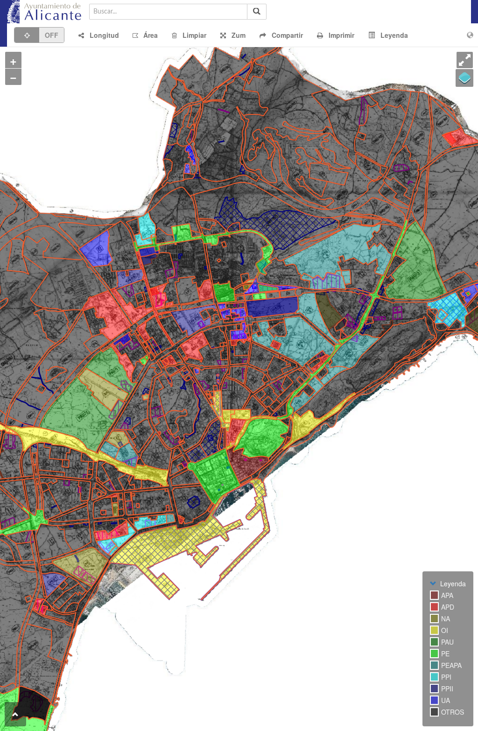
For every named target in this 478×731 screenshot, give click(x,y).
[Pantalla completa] (465, 60)
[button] (98, 35)
